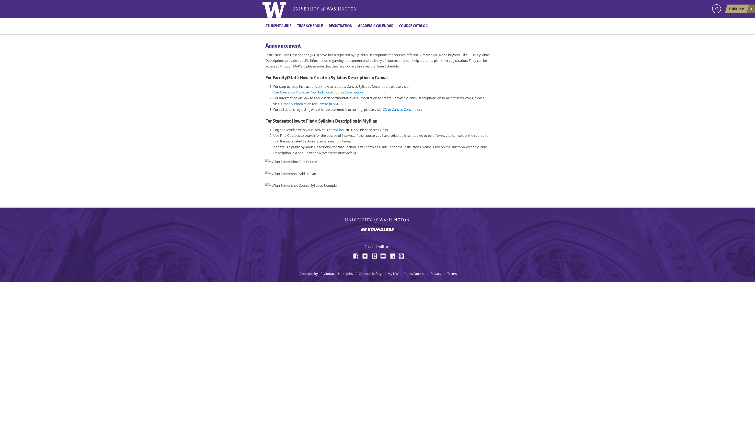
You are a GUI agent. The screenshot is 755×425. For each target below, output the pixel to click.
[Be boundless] (377, 229)
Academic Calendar (375, 25)
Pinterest (403, 255)
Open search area (716, 8)
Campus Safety (370, 273)
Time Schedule (310, 25)
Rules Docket (414, 273)
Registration (340, 25)
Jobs (349, 273)
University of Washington (378, 221)
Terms (452, 273)
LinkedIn (393, 255)
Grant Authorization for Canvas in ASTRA (312, 104)
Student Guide (278, 25)
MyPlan (338, 130)
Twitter (366, 255)
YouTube (384, 255)
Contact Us (332, 273)
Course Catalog (413, 25)
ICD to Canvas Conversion (401, 109)
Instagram (375, 255)
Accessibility (308, 273)
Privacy (435, 273)
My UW (393, 273)
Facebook (357, 255)
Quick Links (736, 8)
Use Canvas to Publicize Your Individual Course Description (318, 92)
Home (278, 9)
